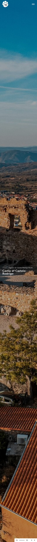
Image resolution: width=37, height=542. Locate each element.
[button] (35, 540)
